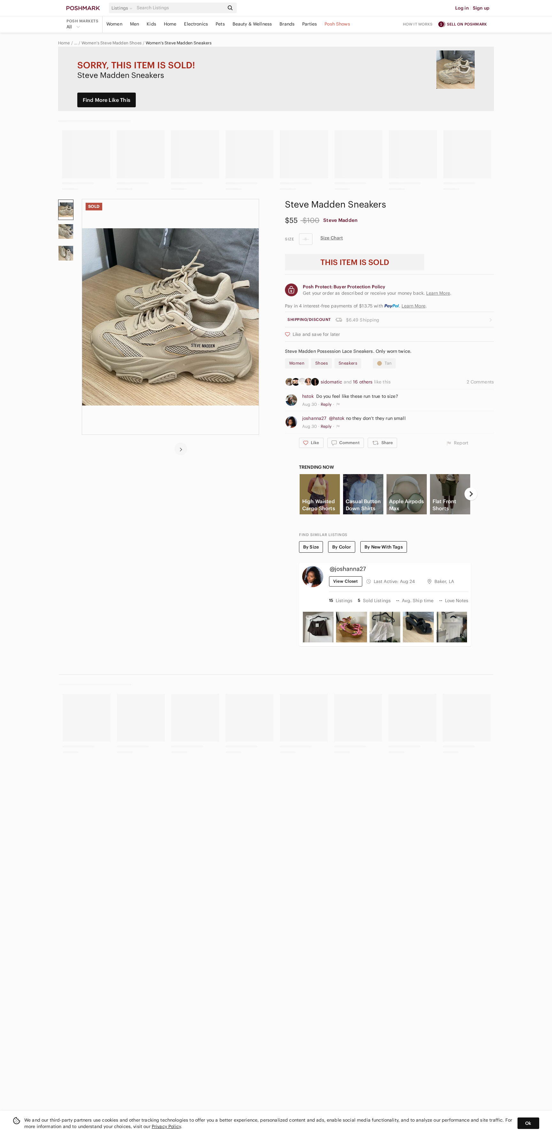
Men (134, 24)
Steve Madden (340, 220)
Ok (528, 1123)
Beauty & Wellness (252, 24)
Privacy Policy (166, 1126)
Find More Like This (106, 100)
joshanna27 (314, 418)
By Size (311, 547)
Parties (309, 24)
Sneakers (348, 363)
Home (170, 24)
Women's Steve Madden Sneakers (178, 43)
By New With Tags (383, 547)
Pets (220, 24)
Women (114, 24)
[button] (122, 8)
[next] (180, 449)
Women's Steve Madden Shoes (111, 43)
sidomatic (332, 382)
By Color (341, 547)
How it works (418, 24)
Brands (287, 24)
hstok (308, 396)
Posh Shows (337, 24)
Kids (151, 24)
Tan (388, 363)
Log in (462, 8)
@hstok (337, 418)
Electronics (196, 24)
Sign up (481, 8)
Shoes (321, 363)
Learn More (413, 306)
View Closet (345, 581)
